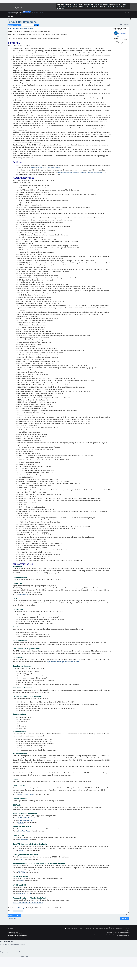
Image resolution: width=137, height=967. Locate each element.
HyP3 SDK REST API (25, 820)
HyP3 (20, 822)
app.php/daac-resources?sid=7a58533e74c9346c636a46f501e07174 (82, 172)
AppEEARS (22, 594)
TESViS (21, 872)
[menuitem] (89, 928)
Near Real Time (23, 831)
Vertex (20, 881)
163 (118, 37)
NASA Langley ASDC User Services (20, 933)
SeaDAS (21, 850)
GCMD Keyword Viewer (26, 794)
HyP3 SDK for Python (25, 818)
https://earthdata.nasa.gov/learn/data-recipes (62, 661)
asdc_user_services (120, 28)
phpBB (113, 932)
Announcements (18, 911)
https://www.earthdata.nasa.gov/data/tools (27, 902)
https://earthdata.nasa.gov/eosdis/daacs (45, 168)
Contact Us (127, 930)
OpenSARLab (23, 839)
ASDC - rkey (20, 908)
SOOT (20, 859)
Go (27, 956)
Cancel (22, 956)
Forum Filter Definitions (22, 22)
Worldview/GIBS (23, 893)
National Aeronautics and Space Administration (17, 935)
